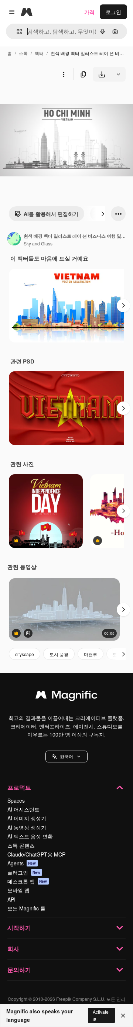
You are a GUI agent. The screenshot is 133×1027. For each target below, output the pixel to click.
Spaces (16, 800)
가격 (89, 11)
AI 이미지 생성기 (26, 818)
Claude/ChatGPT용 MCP (36, 854)
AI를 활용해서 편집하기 (51, 213)
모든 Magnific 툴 (26, 908)
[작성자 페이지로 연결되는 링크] (14, 239)
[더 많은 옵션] (63, 74)
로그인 (113, 11)
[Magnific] (66, 696)
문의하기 (19, 969)
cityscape (24, 654)
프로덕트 (19, 787)
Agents (21, 863)
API (11, 899)
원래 (42, 99)
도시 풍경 (59, 654)
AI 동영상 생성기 (26, 827)
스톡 (23, 53)
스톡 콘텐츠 (21, 845)
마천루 (90, 654)
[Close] (123, 1015)
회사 (13, 948)
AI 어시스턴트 (23, 809)
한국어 (66, 756)
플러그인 (24, 872)
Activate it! (101, 1015)
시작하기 (19, 927)
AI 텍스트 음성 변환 (30, 836)
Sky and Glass (38, 243)
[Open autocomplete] (16, 31)
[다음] (102, 213)
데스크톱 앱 (27, 881)
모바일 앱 (18, 890)
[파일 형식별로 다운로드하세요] (118, 74)
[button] (66, 756)
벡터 (39, 53)
